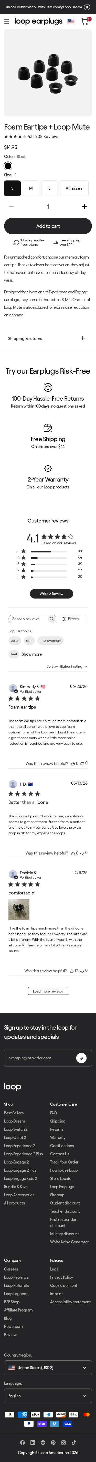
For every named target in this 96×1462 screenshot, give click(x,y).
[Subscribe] (81, 1058)
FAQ (53, 1113)
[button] (6, 21)
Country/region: (18, 1355)
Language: (13, 1383)
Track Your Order (64, 1162)
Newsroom (13, 1326)
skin (29, 641)
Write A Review (51, 594)
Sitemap (57, 1195)
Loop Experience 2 (19, 1146)
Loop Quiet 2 (15, 1137)
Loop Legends (16, 1294)
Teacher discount (65, 1211)
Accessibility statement (70, 1302)
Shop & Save (86, 7)
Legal (54, 1269)
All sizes (74, 188)
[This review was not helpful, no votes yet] (82, 763)
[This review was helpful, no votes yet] (73, 763)
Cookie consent (63, 1285)
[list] (48, 437)
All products (14, 1203)
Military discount (64, 1234)
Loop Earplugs (62, 1186)
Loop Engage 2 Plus (20, 1170)
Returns (57, 1129)
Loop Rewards (16, 1277)
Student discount (65, 1203)
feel (14, 654)
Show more (32, 654)
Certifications (62, 1146)
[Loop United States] (48, 1087)
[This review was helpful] (71, 971)
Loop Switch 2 (16, 1129)
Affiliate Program (18, 1310)
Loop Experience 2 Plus (23, 1154)
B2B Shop (11, 1302)
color (15, 641)
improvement (50, 641)
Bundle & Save (16, 1186)
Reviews (11, 1334)
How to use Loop (64, 1170)
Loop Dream (14, 1121)
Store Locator (61, 1178)
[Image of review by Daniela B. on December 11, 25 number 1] (18, 909)
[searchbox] (28, 619)
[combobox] (67, 666)
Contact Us (59, 1154)
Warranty (58, 1137)
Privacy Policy (61, 1277)
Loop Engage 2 (16, 1162)
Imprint (56, 1294)
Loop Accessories (19, 1195)
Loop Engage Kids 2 (20, 1178)
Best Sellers (14, 1113)
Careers (11, 1269)
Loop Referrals (16, 1285)
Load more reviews (48, 991)
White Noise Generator (69, 1242)
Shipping (58, 1121)
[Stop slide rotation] (12, 7)
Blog (8, 1318)
